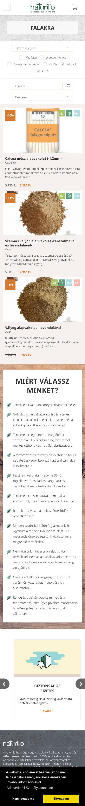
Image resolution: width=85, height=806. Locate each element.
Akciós (46, 71)
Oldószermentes (56, 57)
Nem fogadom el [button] (23, 798)
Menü (7, 7)
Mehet (68, 85)
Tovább (46, 711)
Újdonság (72, 64)
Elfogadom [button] (61, 798)
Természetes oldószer (27, 64)
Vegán (53, 64)
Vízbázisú (31, 57)
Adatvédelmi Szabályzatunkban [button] (30, 788)
